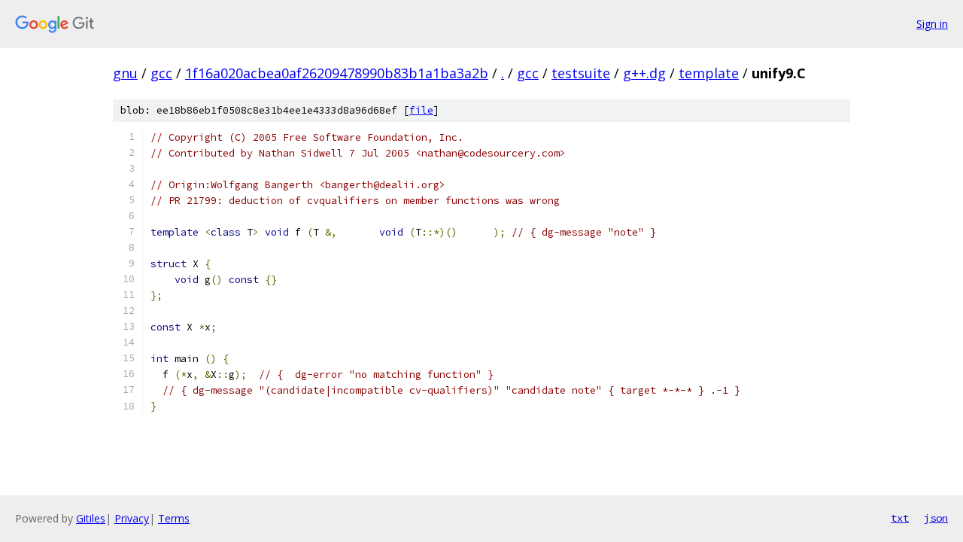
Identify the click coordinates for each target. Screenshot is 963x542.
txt (900, 518)
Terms (174, 518)
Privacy (131, 518)
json (936, 518)
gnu (125, 73)
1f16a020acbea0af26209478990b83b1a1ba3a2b (336, 73)
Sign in (932, 24)
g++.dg (644, 73)
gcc (161, 73)
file (421, 110)
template (709, 73)
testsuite (580, 73)
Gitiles (90, 518)
